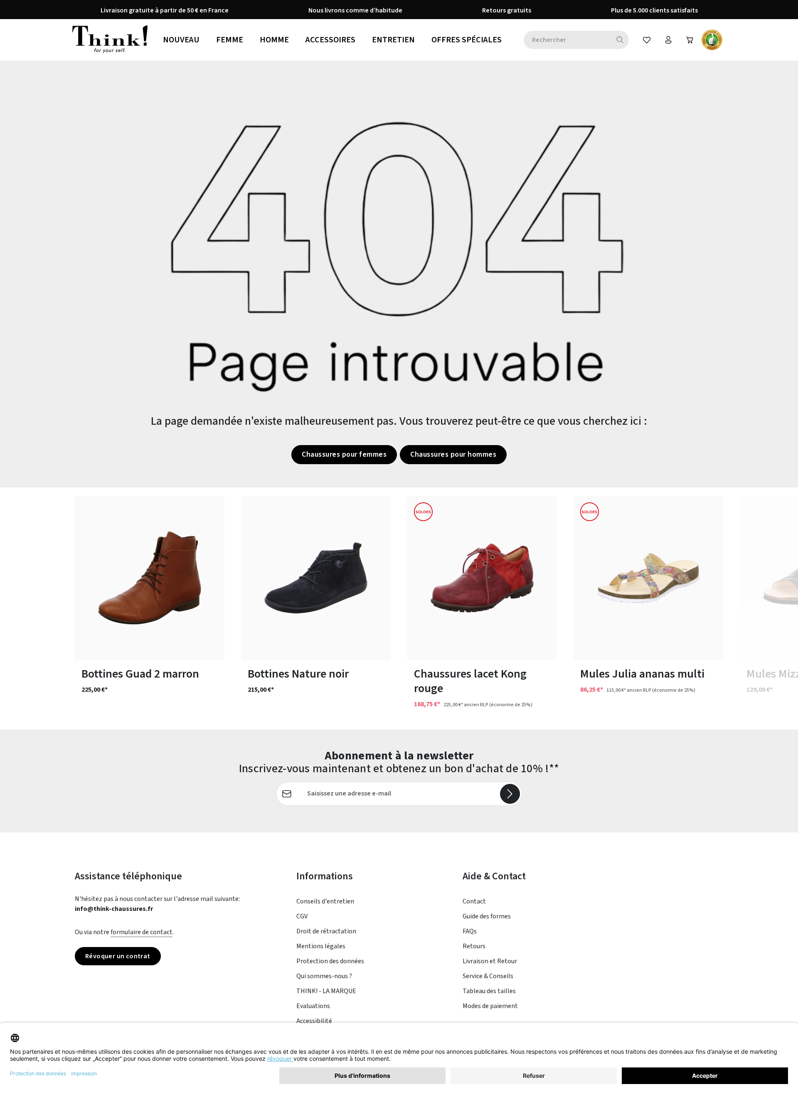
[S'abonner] (510, 794)
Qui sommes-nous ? (324, 976)
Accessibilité (314, 1020)
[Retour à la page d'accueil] (110, 39)
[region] (399, 608)
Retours (474, 946)
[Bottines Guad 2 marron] (149, 578)
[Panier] (690, 40)
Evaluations (313, 1006)
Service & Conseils (488, 976)
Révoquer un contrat (117, 956)
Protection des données (330, 961)
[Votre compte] (668, 40)
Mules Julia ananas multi (642, 674)
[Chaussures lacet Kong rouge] (482, 578)
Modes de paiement (490, 1006)
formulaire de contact (141, 932)
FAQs (470, 931)
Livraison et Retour (490, 961)
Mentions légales (320, 946)
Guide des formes (487, 916)
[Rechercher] (620, 39)
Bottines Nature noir (298, 674)
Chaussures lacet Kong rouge (470, 681)
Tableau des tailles (489, 991)
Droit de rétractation (326, 931)
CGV (302, 916)
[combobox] (567, 39)
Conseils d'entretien (325, 901)
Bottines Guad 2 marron (140, 674)
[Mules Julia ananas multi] (648, 578)
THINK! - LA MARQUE (326, 991)
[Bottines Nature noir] (316, 578)
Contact (474, 901)
